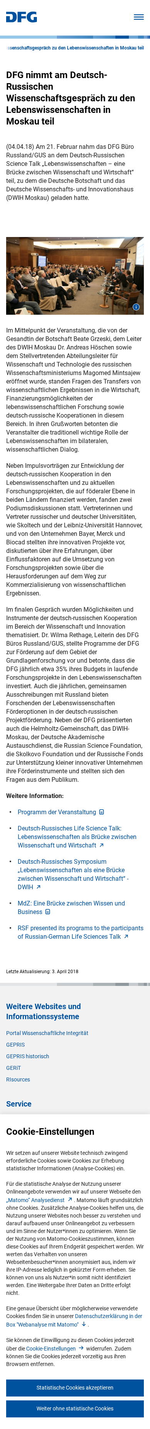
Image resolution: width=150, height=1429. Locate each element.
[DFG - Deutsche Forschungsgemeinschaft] (21, 20)
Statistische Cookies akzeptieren (75, 1388)
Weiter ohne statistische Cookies (75, 1408)
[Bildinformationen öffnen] (136, 307)
